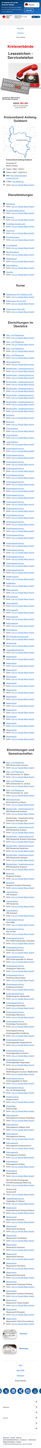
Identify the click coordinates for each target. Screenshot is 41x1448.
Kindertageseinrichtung (15, 448)
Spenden (9, 272)
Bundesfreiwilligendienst (15, 210)
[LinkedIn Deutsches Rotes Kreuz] (13, 1391)
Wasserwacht (11, 656)
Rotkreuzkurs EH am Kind (16, 301)
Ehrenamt (10, 217)
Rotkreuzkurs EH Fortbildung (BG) (19, 294)
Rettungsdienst (12, 265)
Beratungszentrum (13, 362)
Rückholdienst (11, 630)
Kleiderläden (11, 583)
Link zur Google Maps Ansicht (22, 185)
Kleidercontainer (12, 576)
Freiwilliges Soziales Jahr (15, 224)
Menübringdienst (12, 252)
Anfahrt (18, 1442)
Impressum (23, 1440)
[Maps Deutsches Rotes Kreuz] (35, 1391)
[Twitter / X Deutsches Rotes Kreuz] (6, 1391)
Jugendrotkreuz (12, 428)
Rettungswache (12, 590)
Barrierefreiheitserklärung (11, 1440)
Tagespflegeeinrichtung (15, 650)
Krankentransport (12, 237)
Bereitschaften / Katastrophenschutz (20, 368)
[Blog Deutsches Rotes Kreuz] (28, 1391)
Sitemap (18, 1437)
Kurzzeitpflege (11, 245)
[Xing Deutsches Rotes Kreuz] (20, 1391)
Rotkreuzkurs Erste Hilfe (15, 309)
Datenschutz (32, 1440)
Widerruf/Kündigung (9, 1442)
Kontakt (12, 1437)
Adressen (23, 1333)
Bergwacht (10, 415)
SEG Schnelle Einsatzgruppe (17, 636)
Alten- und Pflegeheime (15, 335)
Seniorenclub (11, 643)
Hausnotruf (10, 230)
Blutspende (10, 204)
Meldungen (24, 1348)
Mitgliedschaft (11, 258)
